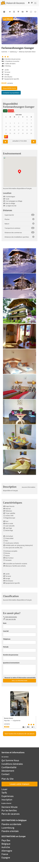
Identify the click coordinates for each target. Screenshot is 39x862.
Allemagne (7, 850)
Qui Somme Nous (10, 760)
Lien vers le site (11, 619)
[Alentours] (18, 12)
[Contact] (35, 12)
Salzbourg (13, 52)
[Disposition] (31, 12)
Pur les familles (9, 810)
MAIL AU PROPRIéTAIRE (19, 681)
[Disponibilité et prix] (14, 12)
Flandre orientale (10, 831)
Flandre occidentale (11, 824)
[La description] (27, 12)
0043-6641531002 (11, 617)
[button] (29, 2)
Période (5, 647)
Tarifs (4, 792)
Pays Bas (6, 840)
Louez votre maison (19, 784)
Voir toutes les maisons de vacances (19, 733)
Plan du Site (8, 778)
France (5, 854)
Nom (4, 623)
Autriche (5, 52)
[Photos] (22, 12)
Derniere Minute (10, 807)
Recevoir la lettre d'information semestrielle (20, 678)
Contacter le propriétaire (11, 93)
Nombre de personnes (10, 655)
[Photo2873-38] (20, 30)
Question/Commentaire (11, 663)
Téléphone (6, 639)
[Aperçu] (10, 12)
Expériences (8, 796)
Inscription (7, 799)
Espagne (6, 857)
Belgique (6, 843)
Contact (5, 774)
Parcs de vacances (11, 813)
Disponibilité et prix (9, 88)
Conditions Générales (12, 763)
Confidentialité (9, 767)
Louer (4, 789)
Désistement (8, 770)
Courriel (6, 631)
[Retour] (4, 12)
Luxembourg (8, 827)
